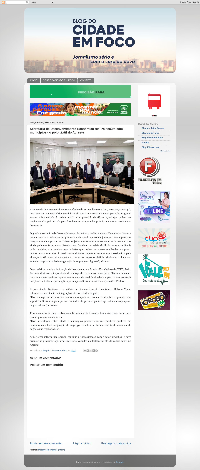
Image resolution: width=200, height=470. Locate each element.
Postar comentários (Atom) (51, 450)
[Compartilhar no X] (90, 350)
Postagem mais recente (46, 443)
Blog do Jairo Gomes (153, 128)
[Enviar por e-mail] (84, 350)
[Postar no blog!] (87, 350)
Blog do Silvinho (150, 133)
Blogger (120, 462)
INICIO (34, 80)
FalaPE (145, 142)
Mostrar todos (165, 151)
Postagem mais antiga (116, 443)
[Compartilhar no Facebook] (93, 350)
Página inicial (81, 443)
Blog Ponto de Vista (152, 137)
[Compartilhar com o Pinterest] (96, 350)
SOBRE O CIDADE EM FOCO (59, 80)
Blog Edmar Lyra (150, 147)
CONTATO (86, 80)
